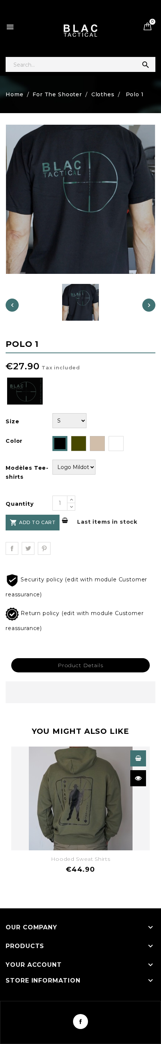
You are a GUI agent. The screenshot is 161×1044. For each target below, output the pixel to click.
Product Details (80, 665)
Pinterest (44, 548)
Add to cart (32, 522)
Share (12, 548)
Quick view (138, 778)
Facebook (80, 1021)
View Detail (138, 758)
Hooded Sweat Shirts (80, 859)
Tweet (28, 548)
